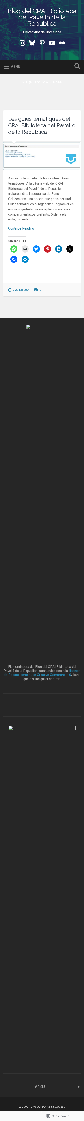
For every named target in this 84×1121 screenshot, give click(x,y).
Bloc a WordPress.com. (42, 1106)
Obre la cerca (76, 66)
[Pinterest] (42, 42)
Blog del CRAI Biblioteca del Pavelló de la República (42, 17)
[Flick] (61, 42)
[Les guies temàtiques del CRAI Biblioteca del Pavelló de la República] (42, 156)
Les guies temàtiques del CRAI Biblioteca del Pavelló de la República (41, 125)
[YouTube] (52, 42)
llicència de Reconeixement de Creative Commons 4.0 (42, 673)
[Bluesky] (32, 42)
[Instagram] (22, 42)
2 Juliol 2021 (21, 290)
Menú (15, 67)
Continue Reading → (23, 228)
